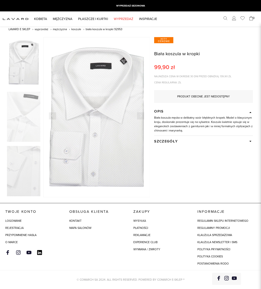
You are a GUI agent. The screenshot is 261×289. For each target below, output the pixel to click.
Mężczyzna (62, 18)
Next (140, 115)
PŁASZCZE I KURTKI (93, 18)
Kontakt (75, 221)
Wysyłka (139, 221)
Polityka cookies (210, 256)
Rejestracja (14, 228)
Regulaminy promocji (213, 228)
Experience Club (145, 242)
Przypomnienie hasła (20, 235)
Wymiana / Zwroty (146, 249)
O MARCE (11, 242)
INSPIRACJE (148, 18)
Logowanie (13, 221)
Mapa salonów (80, 228)
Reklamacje (141, 235)
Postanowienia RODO (213, 263)
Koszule (76, 29)
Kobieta (40, 18)
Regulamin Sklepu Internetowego (222, 221)
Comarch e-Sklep (169, 280)
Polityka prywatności (213, 249)
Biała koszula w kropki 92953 (104, 29)
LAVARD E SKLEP (19, 29)
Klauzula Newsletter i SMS (217, 242)
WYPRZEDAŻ (123, 18)
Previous (52, 115)
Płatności (140, 228)
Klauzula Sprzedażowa (214, 235)
